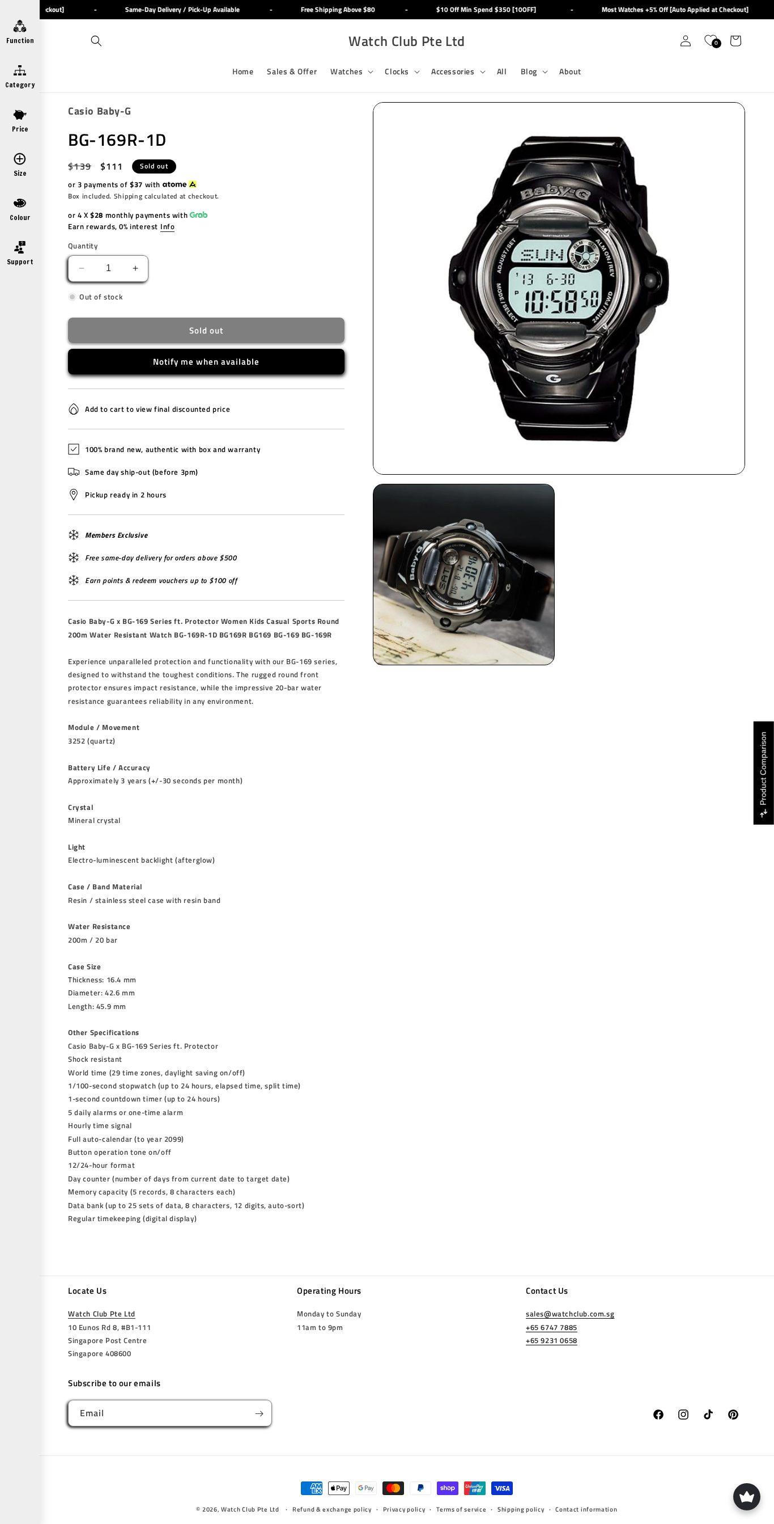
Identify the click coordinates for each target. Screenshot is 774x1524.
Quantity (82, 245)
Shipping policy (521, 1509)
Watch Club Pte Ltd (101, 1314)
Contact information (586, 1509)
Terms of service (461, 1509)
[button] (96, 40)
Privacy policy (404, 1509)
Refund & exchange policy (332, 1509)
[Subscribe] (258, 1413)
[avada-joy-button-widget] (746, 1496)
